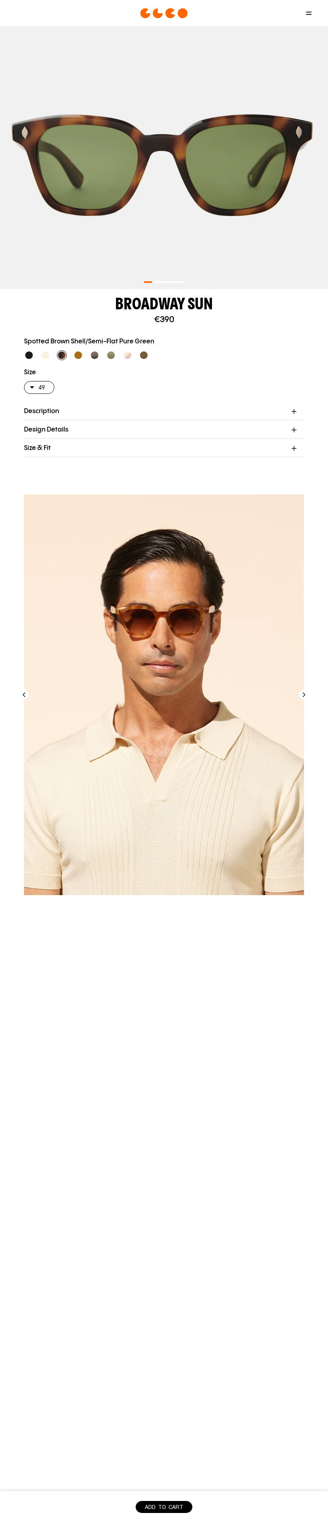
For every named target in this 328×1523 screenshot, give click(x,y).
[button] (29, 355)
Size (30, 372)
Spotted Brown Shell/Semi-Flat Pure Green (89, 341)
